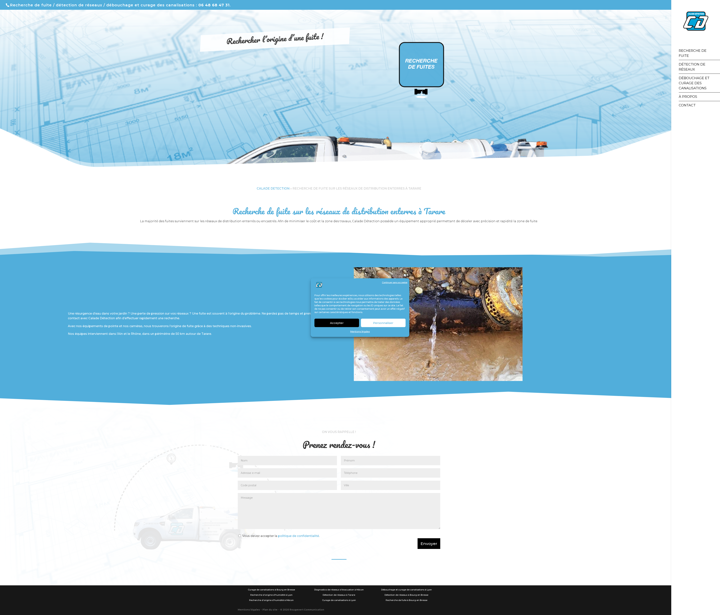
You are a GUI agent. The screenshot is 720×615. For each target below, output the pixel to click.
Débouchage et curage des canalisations (694, 83)
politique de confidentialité (298, 536)
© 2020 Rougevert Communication (302, 609)
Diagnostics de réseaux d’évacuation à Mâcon (339, 589)
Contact (687, 105)
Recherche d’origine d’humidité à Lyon (271, 595)
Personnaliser (383, 323)
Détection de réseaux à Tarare (339, 595)
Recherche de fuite (692, 53)
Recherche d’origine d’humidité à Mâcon (271, 600)
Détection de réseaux (692, 67)
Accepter (337, 323)
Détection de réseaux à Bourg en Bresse (406, 595)
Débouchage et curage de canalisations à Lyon (406, 589)
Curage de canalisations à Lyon (339, 600)
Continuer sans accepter (394, 282)
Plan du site (270, 609)
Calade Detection (273, 188)
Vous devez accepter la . (281, 536)
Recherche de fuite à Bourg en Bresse (406, 600)
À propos (688, 97)
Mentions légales (360, 331)
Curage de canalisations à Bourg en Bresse (271, 589)
